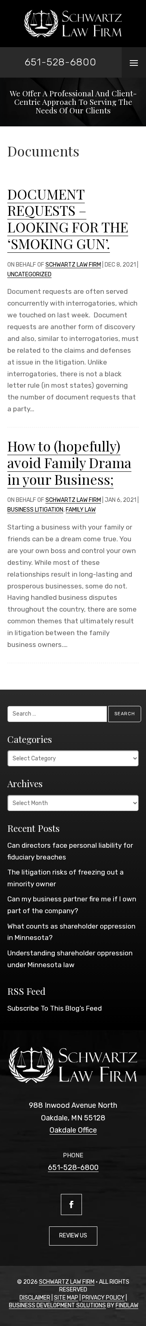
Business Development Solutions (57, 1305)
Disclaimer (34, 1297)
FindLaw (127, 1305)
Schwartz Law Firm (73, 264)
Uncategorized (29, 274)
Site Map (66, 1297)
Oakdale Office (73, 1130)
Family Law (81, 509)
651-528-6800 (61, 62)
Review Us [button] (73, 1235)
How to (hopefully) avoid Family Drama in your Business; (69, 462)
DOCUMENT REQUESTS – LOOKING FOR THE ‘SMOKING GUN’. (67, 218)
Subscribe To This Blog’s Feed (54, 1008)
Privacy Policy (103, 1297)
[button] (133, 62)
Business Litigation (35, 509)
